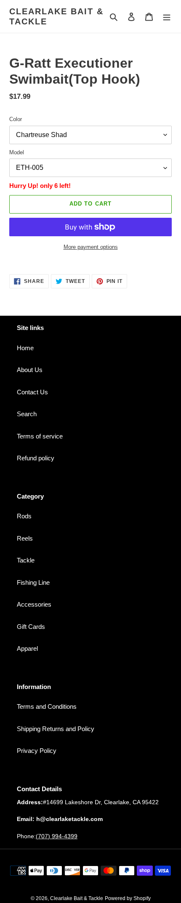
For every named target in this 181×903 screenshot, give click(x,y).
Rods (24, 516)
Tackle (26, 560)
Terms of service (40, 436)
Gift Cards (31, 626)
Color (15, 119)
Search (27, 413)
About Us (30, 369)
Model (16, 152)
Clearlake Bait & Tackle (56, 16)
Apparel (27, 648)
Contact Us (32, 392)
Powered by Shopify (128, 898)
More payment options (91, 247)
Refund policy (35, 458)
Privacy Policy (36, 750)
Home (25, 347)
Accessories (34, 604)
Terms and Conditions (47, 706)
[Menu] (167, 17)
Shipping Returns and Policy (55, 728)
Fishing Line (33, 582)
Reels (25, 538)
